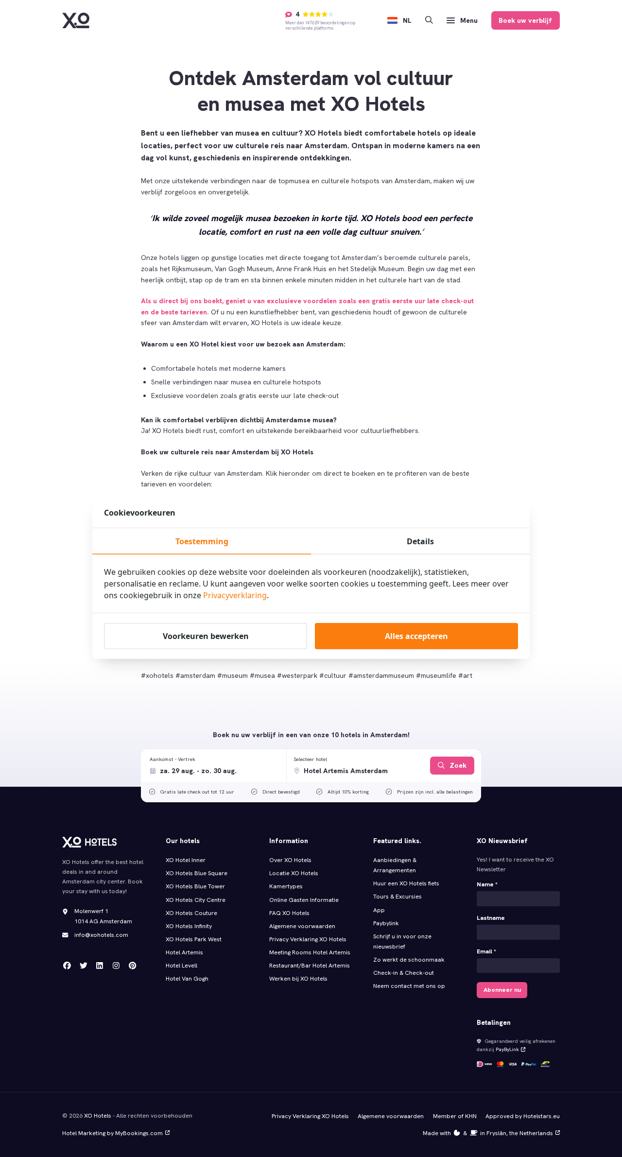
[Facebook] (67, 965)
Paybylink (386, 923)
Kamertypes (286, 886)
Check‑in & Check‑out (404, 973)
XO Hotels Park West (194, 939)
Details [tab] (420, 541)
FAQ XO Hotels (289, 913)
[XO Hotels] (75, 20)
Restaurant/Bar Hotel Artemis (309, 965)
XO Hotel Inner (186, 860)
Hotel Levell (181, 965)
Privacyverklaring (235, 595)
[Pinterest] (133, 965)
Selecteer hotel (310, 759)
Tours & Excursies (397, 896)
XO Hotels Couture (191, 913)
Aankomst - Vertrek (172, 759)
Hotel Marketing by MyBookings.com (112, 1133)
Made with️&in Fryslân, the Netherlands (488, 1133)
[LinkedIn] (99, 965)
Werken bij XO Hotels (298, 979)
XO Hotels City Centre (195, 900)
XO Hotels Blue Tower (195, 886)
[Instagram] (116, 965)
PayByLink (507, 1049)
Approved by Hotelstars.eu (522, 1116)
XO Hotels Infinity (189, 926)
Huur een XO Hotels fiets (406, 883)
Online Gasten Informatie (304, 900)
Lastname (491, 918)
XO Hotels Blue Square (196, 873)
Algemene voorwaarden (302, 926)
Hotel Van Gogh (187, 979)
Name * (487, 884)
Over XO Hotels (290, 860)
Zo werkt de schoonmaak (409, 960)
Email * (486, 951)
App (379, 910)
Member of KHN (455, 1116)
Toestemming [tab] (201, 541)
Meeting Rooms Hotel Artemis (309, 952)
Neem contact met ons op (409, 986)
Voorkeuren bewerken (206, 636)
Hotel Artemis (184, 952)
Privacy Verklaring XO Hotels (307, 939)
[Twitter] (83, 965)
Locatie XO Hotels (293, 873)
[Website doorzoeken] (429, 20)
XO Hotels (97, 1116)
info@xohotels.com (101, 935)
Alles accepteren (416, 636)
